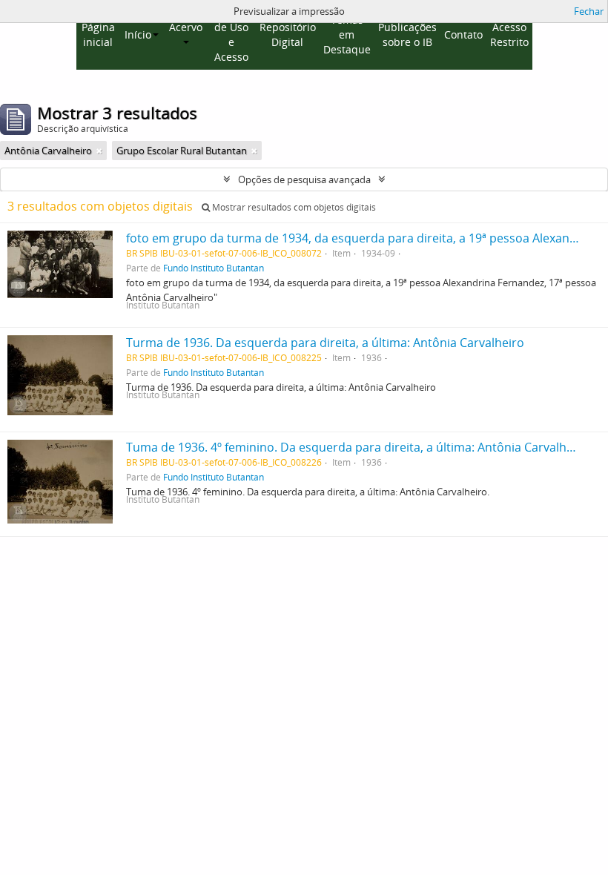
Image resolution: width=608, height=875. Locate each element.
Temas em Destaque (347, 34)
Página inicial (98, 34)
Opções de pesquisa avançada (304, 179)
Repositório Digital (288, 34)
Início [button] (138, 34)
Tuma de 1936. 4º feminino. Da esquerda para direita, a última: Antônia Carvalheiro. (359, 447)
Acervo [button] (185, 27)
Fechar (589, 11)
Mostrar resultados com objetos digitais (293, 207)
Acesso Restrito (509, 34)
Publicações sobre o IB (407, 34)
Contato (463, 34)
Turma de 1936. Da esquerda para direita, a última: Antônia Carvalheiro (325, 342)
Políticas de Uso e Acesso (231, 34)
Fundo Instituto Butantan (213, 268)
